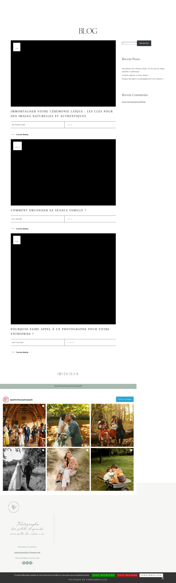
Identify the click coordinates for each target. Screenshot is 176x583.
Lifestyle (67, 4)
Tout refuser (127, 575)
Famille (69, 219)
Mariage (81, 4)
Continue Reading (22, 134)
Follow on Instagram (125, 399)
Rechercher (144, 43)
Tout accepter (103, 575)
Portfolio (55, 5)
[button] (24, 425)
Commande (71, 342)
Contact (80, 24)
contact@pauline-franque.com (27, 552)
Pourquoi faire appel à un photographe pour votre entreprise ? (143, 79)
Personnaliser (151, 575)
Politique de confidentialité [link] (88, 579)
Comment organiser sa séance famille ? (48, 210)
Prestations (58, 24)
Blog (70, 24)
